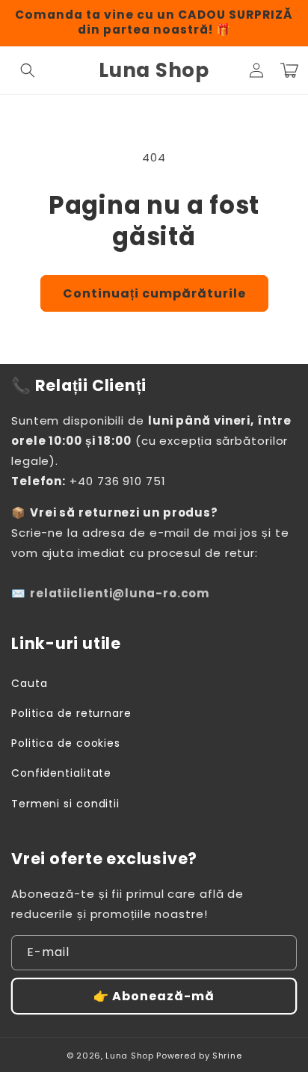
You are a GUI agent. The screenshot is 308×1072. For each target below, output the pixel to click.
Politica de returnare (71, 713)
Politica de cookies (65, 743)
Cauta (29, 683)
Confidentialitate (61, 773)
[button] (27, 70)
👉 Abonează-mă (154, 996)
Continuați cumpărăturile (154, 293)
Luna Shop (129, 1056)
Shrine (226, 1056)
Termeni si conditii (65, 803)
